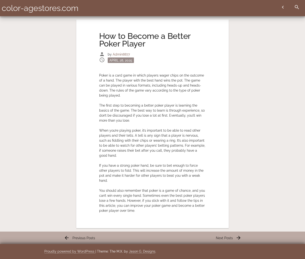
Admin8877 (121, 54)
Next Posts (228, 238)
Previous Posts (79, 238)
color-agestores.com (40, 8)
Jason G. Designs (142, 251)
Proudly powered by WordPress (69, 251)
